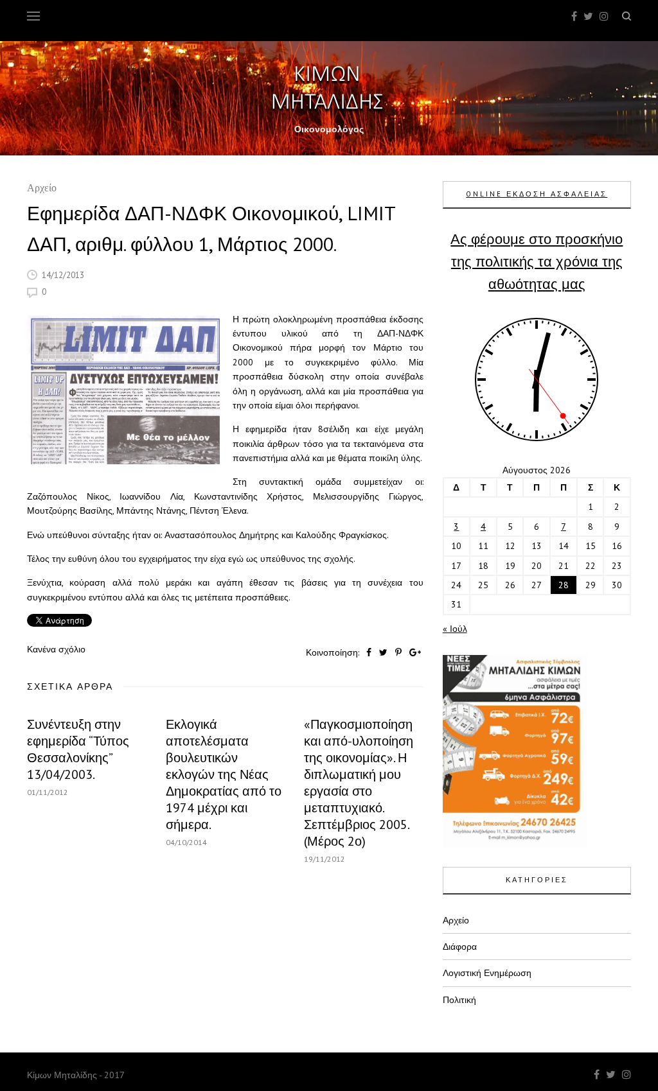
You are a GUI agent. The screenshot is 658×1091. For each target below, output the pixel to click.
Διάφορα (460, 946)
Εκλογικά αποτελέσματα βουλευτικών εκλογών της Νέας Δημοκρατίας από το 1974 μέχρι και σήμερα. (223, 774)
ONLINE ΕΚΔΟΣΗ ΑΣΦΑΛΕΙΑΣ (536, 193)
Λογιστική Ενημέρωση (487, 973)
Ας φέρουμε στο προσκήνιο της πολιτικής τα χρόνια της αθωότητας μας (536, 261)
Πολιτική (459, 1000)
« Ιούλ (455, 628)
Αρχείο (42, 189)
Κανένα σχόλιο (56, 649)
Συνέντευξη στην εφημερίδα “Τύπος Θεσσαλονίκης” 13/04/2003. (78, 749)
